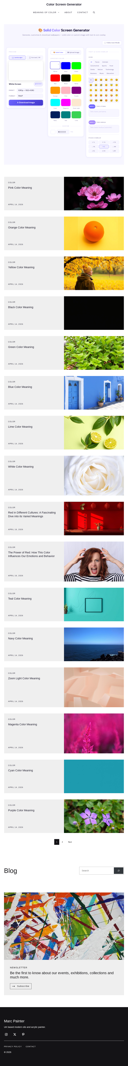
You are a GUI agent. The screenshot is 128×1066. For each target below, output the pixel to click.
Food (111, 66)
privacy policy (13, 1047)
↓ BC (104, 151)
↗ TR (114, 142)
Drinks (92, 69)
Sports (104, 66)
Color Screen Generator (64, 4)
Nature (100, 69)
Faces (97, 62)
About (68, 12)
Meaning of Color (44, 12)
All (91, 62)
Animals (105, 62)
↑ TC (104, 142)
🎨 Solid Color (58, 52)
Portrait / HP (35, 58)
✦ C (104, 146)
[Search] (118, 870)
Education (110, 73)
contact (31, 1047)
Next (70, 842)
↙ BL (93, 151)
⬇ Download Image (26, 102)
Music (102, 73)
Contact (82, 12)
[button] (93, 12)
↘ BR (114, 151)
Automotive (94, 66)
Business (93, 73)
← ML (93, 146)
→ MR (114, 146)
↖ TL (93, 142)
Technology (110, 69)
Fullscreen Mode (113, 43)
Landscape (18, 58)
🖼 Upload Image (73, 52)
